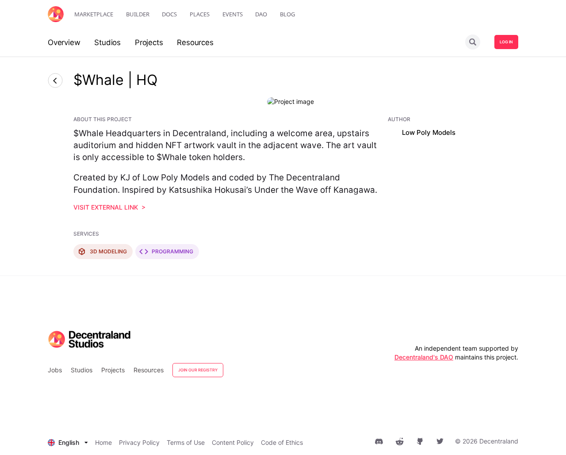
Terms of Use (186, 442)
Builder (137, 14)
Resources (149, 370)
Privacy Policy (139, 442)
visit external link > (109, 207)
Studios (81, 370)
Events (232, 14)
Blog (287, 14)
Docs (169, 14)
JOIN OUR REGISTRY (198, 369)
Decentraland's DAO (423, 357)
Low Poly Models (428, 132)
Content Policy (233, 442)
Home (103, 442)
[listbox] (68, 442)
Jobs (55, 370)
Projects (113, 370)
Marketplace (93, 14)
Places (200, 14)
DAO (261, 14)
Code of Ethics (282, 442)
